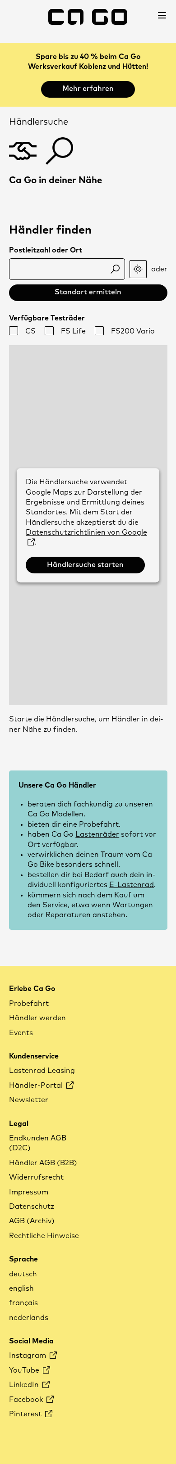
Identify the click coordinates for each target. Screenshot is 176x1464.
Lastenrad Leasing (42, 1070)
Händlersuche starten (85, 564)
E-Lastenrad (131, 884)
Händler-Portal (37, 1085)
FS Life (73, 331)
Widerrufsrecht (36, 1177)
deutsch (23, 1274)
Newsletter (28, 1100)
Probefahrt (29, 1003)
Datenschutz (31, 1206)
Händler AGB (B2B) (43, 1163)
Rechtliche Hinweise (44, 1235)
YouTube (25, 1370)
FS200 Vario (133, 331)
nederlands (28, 1317)
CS (30, 331)
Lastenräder (97, 834)
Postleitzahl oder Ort (45, 250)
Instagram (28, 1355)
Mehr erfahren (88, 88)
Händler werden (37, 1018)
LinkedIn (25, 1384)
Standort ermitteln (88, 292)
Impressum (28, 1192)
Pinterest (26, 1414)
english (21, 1288)
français (23, 1302)
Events (21, 1032)
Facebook (27, 1399)
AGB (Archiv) (32, 1221)
